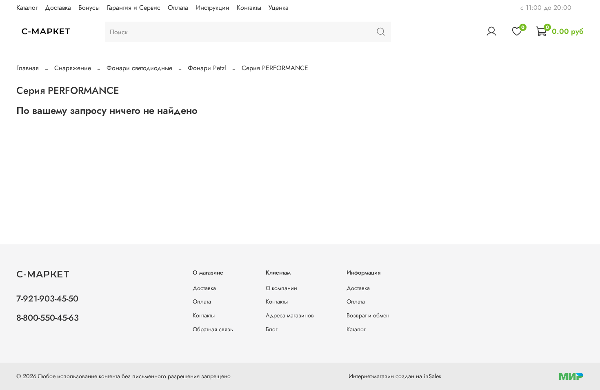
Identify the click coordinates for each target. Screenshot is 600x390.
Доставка (58, 7)
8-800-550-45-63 (47, 318)
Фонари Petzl (207, 68)
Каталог (27, 7)
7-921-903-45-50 (47, 298)
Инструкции (212, 7)
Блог (272, 329)
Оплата (178, 7)
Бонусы (89, 7)
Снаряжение (72, 68)
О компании (281, 288)
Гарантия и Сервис (133, 7)
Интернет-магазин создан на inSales (395, 376)
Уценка (279, 7)
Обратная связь (213, 329)
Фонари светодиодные (139, 68)
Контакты (249, 7)
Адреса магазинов (290, 315)
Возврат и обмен (368, 315)
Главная (27, 68)
